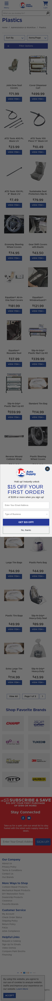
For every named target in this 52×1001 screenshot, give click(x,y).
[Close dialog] (47, 468)
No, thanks (26, 530)
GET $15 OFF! (26, 522)
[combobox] (25, 514)
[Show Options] (47, 514)
